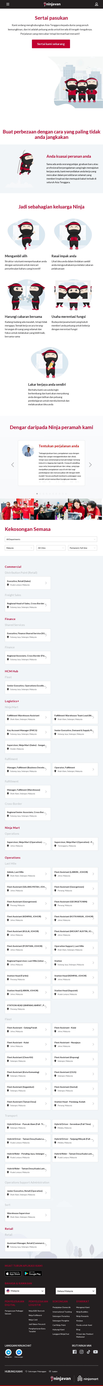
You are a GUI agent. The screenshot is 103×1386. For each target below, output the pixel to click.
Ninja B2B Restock (37, 1311)
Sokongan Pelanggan (37, 1371)
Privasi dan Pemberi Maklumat (84, 1335)
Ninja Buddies (82, 1312)
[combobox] (51, 539)
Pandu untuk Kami (84, 1325)
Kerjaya (79, 1320)
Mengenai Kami (83, 1307)
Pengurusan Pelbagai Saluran (14, 1312)
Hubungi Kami (59, 1329)
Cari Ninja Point (59, 1325)
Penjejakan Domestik (62, 1307)
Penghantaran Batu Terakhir (37, 1330)
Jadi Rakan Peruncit (37, 1324)
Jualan (54, 1371)
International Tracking (62, 1312)
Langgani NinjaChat (61, 1334)
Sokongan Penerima (61, 1316)
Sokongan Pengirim (61, 1320)
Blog (78, 1329)
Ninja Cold (33, 1320)
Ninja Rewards (82, 1316)
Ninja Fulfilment (35, 1315)
